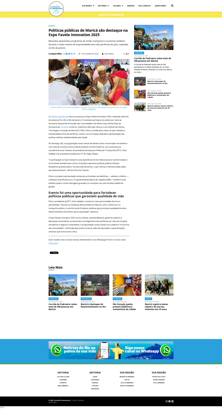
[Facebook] (67, 54)
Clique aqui (53, 243)
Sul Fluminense (159, 383)
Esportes (63, 383)
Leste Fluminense (127, 383)
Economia (63, 380)
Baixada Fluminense (127, 377)
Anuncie (130, 6)
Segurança (95, 380)
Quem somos (160, 6)
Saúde (95, 377)
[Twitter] (69, 54)
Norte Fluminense (127, 386)
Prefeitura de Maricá (59, 116)
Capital (127, 380)
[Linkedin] (72, 54)
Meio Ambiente (63, 386)
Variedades (95, 389)
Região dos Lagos (158, 377)
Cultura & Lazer (63, 377)
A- (124, 54)
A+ (127, 53)
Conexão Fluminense (56, 9)
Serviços (95, 383)
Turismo (64, 127)
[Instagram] (167, 401)
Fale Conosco (144, 6)
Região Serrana (159, 380)
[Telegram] (74, 54)
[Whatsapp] (64, 54)
